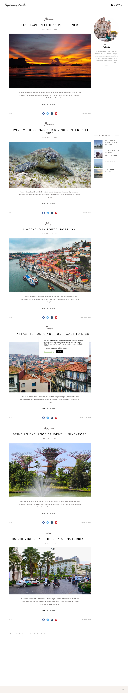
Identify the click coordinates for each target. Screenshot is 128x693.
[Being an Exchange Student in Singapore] (50, 470)
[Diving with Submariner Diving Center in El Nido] (50, 165)
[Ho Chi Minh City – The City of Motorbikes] (50, 570)
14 (37, 633)
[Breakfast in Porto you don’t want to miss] (50, 367)
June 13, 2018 (86, 113)
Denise (12, 113)
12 (30, 633)
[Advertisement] (106, 100)
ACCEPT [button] (59, 352)
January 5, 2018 (85, 619)
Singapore (49, 428)
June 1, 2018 (87, 213)
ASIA (44, 29)
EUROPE (45, 233)
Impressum (119, 689)
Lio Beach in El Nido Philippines (49, 25)
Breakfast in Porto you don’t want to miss (50, 334)
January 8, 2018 (85, 522)
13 (34, 633)
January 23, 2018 (85, 417)
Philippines (49, 19)
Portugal (49, 223)
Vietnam (49, 533)
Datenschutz (108, 689)
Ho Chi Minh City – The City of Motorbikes (50, 539)
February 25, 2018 (85, 317)
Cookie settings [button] (49, 352)
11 (26, 633)
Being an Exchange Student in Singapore (50, 434)
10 (22, 633)
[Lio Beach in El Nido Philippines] (50, 61)
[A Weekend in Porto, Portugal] (50, 265)
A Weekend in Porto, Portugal (49, 229)
